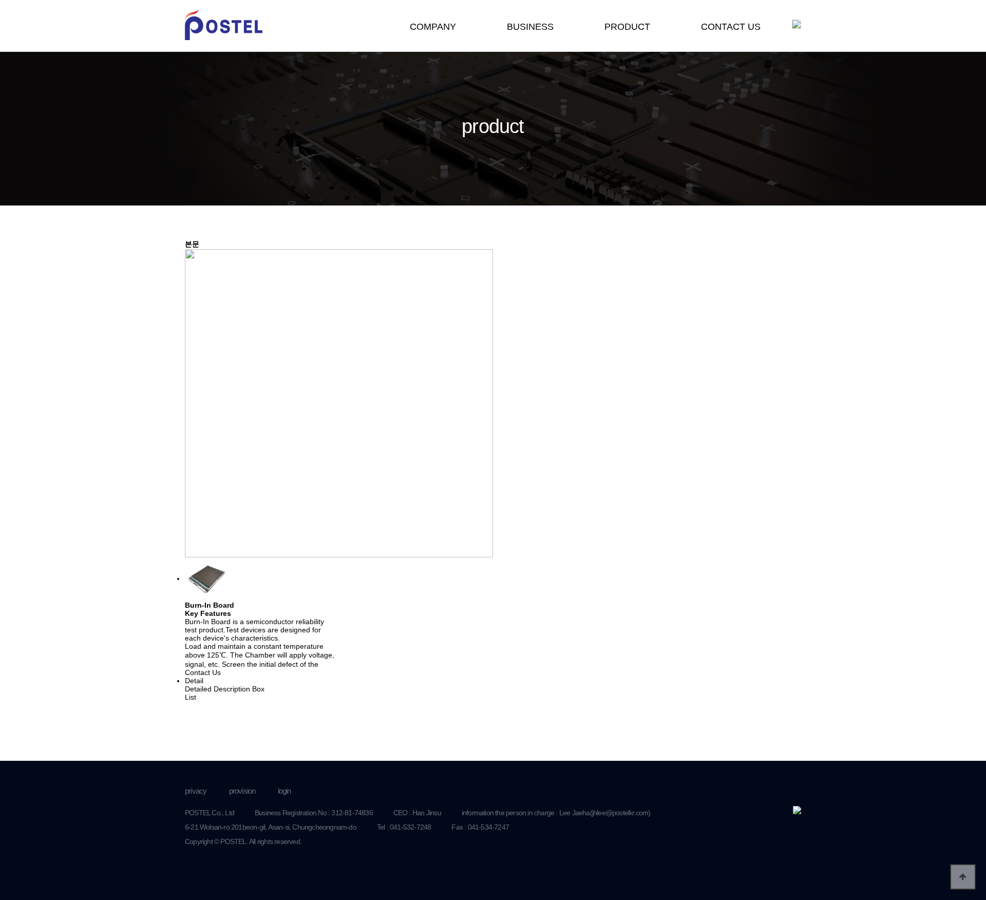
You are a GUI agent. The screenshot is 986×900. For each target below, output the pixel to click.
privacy (195, 790)
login (284, 790)
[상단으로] (963, 877)
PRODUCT (627, 27)
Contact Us (203, 672)
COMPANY (433, 27)
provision (242, 790)
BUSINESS (530, 27)
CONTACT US (731, 27)
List (190, 697)
